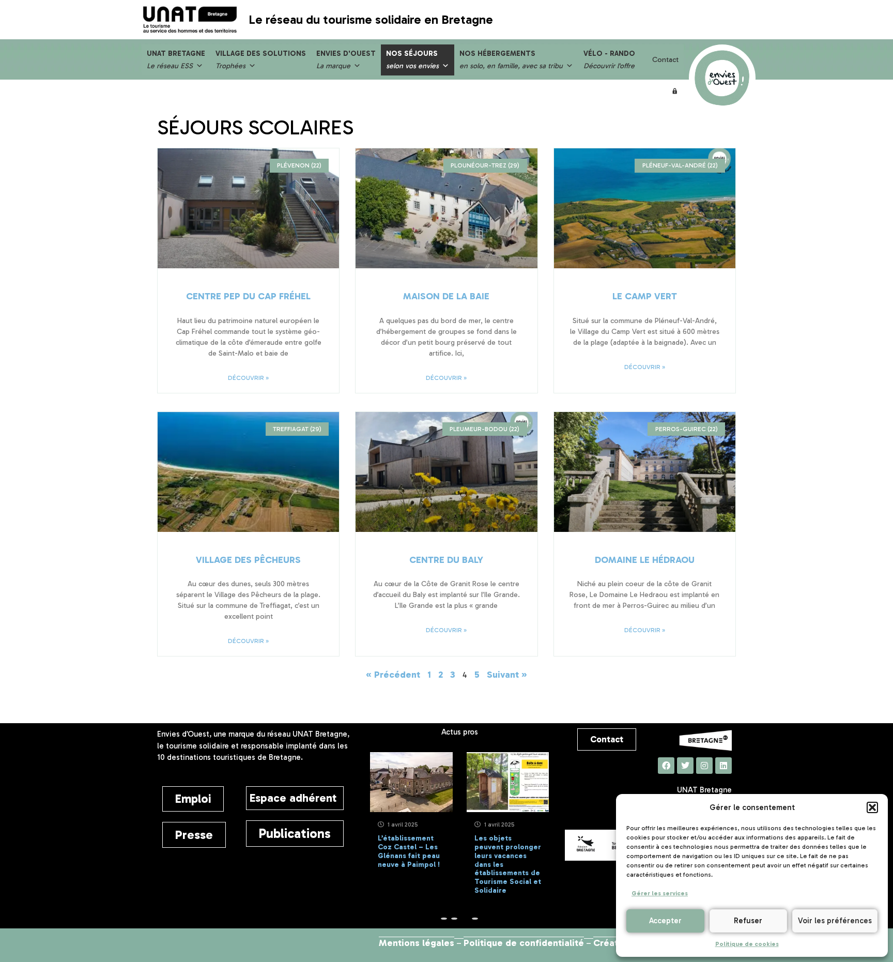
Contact (665, 59)
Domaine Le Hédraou (645, 560)
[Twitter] (685, 765)
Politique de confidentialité (524, 943)
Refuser (748, 920)
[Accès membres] (675, 90)
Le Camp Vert (644, 296)
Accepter (665, 920)
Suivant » (507, 674)
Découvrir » (248, 377)
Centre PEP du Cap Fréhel (248, 296)
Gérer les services (660, 893)
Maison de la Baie (446, 296)
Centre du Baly (446, 560)
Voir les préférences (835, 920)
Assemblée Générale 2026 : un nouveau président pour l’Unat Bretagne (524, 855)
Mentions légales (416, 943)
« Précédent (393, 674)
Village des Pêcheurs (248, 560)
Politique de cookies (747, 944)
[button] (872, 807)
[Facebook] (666, 765)
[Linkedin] (723, 765)
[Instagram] (704, 765)
